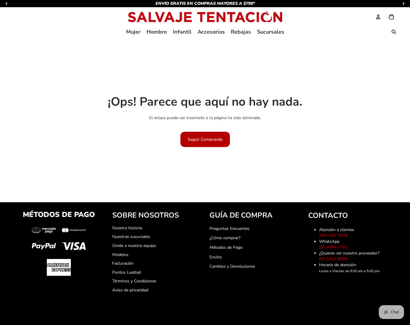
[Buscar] (393, 31)
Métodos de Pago (226, 247)
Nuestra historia (127, 228)
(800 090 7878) (334, 235)
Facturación (123, 263)
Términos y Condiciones (134, 281)
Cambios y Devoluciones (232, 266)
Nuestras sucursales (131, 236)
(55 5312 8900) (334, 259)
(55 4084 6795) (334, 247)
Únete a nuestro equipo (134, 245)
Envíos (216, 257)
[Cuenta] (378, 16)
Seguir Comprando (205, 139)
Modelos (120, 254)
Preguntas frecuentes (229, 228)
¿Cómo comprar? (225, 238)
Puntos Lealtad (126, 272)
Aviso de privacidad (130, 290)
